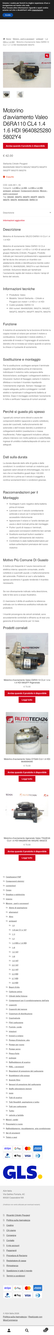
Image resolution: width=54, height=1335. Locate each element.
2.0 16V (15, 965)
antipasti (39, 38)
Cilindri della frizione (18, 996)
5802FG (18, 196)
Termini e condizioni (15, 1275)
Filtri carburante (16, 1022)
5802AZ (10, 196)
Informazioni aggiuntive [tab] (14, 220)
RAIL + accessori (16, 1066)
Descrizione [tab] (8, 212)
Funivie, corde (15, 1027)
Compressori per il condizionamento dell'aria (29, 1000)
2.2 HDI (15, 974)
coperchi (13, 1005)
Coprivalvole (14, 1018)
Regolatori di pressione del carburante (26, 1071)
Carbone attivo (15, 991)
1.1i (13, 934)
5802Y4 (41, 196)
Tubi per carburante (17, 1106)
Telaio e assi (11, 1137)
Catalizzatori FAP (13, 877)
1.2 (13, 938)
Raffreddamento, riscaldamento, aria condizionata (28, 1128)
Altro (11, 916)
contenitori (11, 885)
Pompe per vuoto (16, 1044)
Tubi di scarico (15, 1097)
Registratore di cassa (16, 1260)
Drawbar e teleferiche (15, 894)
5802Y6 (13, 199)
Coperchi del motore (18, 1009)
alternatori (13, 912)
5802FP (34, 196)
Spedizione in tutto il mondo (19, 1270)
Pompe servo (15, 1049)
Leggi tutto (27, 699)
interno (9, 899)
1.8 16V (15, 960)
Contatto (10, 1240)
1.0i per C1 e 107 (19, 930)
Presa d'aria (14, 1053)
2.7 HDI (15, 978)
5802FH (26, 196)
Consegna (11, 1235)
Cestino (10, 1225)
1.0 (13, 925)
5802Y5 (6, 199)
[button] (47, 56)
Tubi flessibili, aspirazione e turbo (24, 1102)
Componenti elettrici (30, 190)
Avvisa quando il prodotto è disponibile (25, 145)
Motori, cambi (12, 1119)
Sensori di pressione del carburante (25, 1084)
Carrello (41, 1328)
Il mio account (12, 1245)
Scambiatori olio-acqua (19, 1075)
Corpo (8, 890)
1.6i (13, 956)
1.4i (13, 947)
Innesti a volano (16, 1035)
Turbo (11, 1110)
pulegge (12, 1058)
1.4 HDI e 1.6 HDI (19, 188)
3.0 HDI (15, 982)
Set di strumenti (13, 1133)
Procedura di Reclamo (16, 1255)
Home (8, 38)
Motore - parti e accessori (23, 38)
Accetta (7, 15)
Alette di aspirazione (18, 907)
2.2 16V (15, 969)
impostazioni (37, 10)
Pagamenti (11, 1250)
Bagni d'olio (14, 987)
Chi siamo (11, 1230)
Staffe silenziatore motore (20, 1088)
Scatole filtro (14, 1080)
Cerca (27, 1330)
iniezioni (13, 1031)
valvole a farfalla (16, 1115)
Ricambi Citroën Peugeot (18, 1215)
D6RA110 (33, 199)
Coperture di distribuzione (20, 1013)
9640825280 (23, 199)
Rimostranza (12, 1265)
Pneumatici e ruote (14, 1124)
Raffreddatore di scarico (19, 1062)
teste (11, 1093)
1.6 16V (15, 952)
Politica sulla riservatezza (18, 1220)
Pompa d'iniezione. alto (19, 1040)
